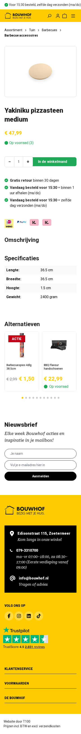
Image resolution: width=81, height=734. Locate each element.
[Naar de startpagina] (17, 15)
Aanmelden (40, 476)
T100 (26, 721)
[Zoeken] (49, 15)
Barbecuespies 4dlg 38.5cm (19, 367)
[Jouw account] (57, 15)
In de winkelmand (52, 161)
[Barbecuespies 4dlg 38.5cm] (22, 345)
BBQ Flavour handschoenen (53, 367)
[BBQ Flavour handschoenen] (59, 345)
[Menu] (73, 15)
